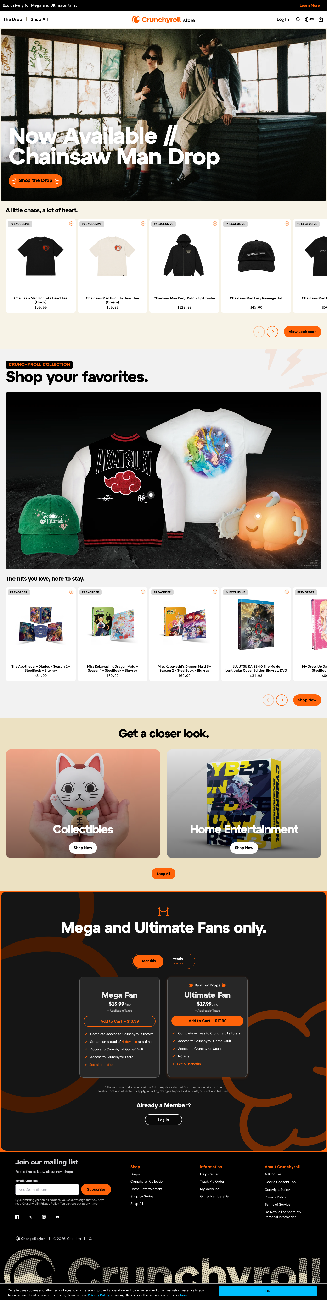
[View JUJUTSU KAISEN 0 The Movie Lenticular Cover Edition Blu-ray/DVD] (256, 624)
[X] (30, 1217)
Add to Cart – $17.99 (207, 1020)
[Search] (298, 19)
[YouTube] (57, 1217)
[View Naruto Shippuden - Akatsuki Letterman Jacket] (151, 495)
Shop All (39, 19)
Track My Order (212, 1181)
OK (267, 1291)
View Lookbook (302, 331)
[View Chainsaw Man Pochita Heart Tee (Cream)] (112, 256)
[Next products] (272, 331)
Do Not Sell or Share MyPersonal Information (283, 1214)
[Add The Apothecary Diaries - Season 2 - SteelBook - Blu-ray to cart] (71, 591)
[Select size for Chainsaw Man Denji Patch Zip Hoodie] (215, 223)
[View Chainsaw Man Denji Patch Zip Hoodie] (184, 256)
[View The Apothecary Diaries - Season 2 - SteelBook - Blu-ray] (41, 624)
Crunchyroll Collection (147, 1181)
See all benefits (101, 1064)
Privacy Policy (275, 1197)
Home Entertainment (146, 1189)
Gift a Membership (214, 1196)
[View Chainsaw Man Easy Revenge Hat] (256, 256)
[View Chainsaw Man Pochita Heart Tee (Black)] (41, 256)
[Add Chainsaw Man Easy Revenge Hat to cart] (286, 223)
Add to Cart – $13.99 (120, 1021)
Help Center (209, 1174)
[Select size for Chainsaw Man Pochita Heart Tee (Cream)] (143, 223)
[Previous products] (259, 331)
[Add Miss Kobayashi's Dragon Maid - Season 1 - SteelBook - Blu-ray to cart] (143, 591)
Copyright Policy (277, 1189)
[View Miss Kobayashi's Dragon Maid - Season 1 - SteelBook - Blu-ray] (112, 624)
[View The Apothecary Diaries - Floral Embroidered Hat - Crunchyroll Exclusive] (53, 516)
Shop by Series (141, 1196)
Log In (283, 19)
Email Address (26, 1181)
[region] (166, 266)
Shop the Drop (35, 181)
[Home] (163, 19)
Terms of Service (277, 1204)
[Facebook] (17, 1217)
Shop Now (307, 699)
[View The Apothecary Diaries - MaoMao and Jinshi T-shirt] (227, 445)
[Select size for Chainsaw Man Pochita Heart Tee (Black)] (71, 223)
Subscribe (96, 1189)
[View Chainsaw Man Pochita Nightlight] (258, 516)
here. (184, 1295)
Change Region (33, 1238)
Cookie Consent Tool (280, 1182)
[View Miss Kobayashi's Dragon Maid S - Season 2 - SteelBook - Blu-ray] (184, 624)
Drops (135, 1174)
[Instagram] (44, 1217)
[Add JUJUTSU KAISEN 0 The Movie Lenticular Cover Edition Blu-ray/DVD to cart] (286, 591)
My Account (209, 1189)
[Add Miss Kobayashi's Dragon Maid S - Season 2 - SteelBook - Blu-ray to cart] (215, 591)
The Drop (12, 19)
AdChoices (273, 1174)
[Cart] (321, 19)
